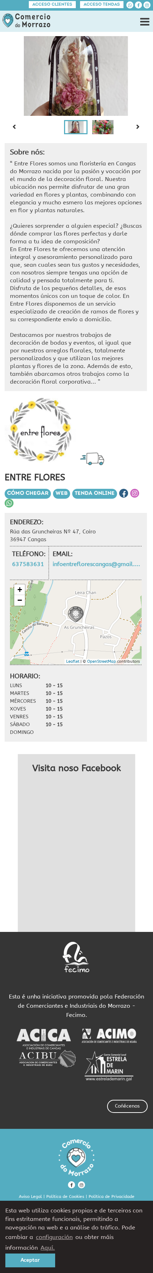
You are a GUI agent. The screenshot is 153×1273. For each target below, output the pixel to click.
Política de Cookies (65, 1196)
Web (62, 493)
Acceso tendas (102, 4)
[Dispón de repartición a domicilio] (94, 458)
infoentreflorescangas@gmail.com (97, 564)
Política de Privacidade (111, 1196)
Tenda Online (95, 493)
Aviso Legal (30, 1196)
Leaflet (72, 661)
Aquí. (48, 1247)
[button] (76, 127)
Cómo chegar (27, 493)
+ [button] (19, 589)
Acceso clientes (52, 4)
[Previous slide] (14, 127)
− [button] (19, 600)
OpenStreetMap (101, 661)
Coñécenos (127, 1106)
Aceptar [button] (30, 1260)
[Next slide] (137, 127)
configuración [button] (54, 1237)
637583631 (28, 564)
